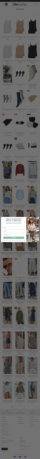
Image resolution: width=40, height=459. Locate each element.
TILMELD (14, 237)
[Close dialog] (38, 218)
